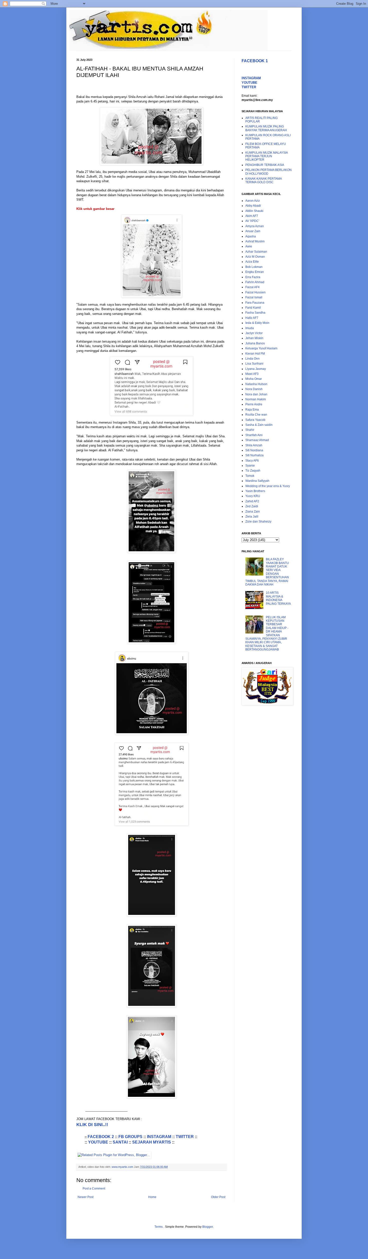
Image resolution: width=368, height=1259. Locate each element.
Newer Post (85, 1197)
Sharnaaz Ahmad (257, 440)
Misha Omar (253, 379)
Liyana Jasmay (255, 369)
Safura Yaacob (255, 420)
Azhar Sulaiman (256, 251)
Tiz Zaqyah (252, 470)
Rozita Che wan (256, 414)
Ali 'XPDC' (252, 221)
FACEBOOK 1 (255, 61)
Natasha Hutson (256, 384)
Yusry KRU (252, 496)
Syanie (250, 465)
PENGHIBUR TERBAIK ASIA (264, 165)
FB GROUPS (130, 1137)
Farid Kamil (253, 307)
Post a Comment (94, 1188)
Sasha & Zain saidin (259, 425)
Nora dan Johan (256, 394)
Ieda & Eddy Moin (257, 323)
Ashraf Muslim (255, 241)
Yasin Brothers (255, 491)
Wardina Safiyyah (257, 481)
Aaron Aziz (252, 200)
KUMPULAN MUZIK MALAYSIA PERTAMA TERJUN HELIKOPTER (266, 156)
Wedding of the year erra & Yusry (267, 486)
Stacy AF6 (252, 460)
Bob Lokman (254, 267)
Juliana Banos (255, 343)
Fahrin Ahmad (254, 282)
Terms (158, 1227)
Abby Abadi (253, 205)
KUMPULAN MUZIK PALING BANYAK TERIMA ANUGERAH (266, 128)
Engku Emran (254, 272)
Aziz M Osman (255, 256)
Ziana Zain (252, 511)
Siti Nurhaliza (254, 455)
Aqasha (250, 236)
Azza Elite (252, 261)
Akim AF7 (251, 216)
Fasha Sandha (255, 312)
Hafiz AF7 (251, 318)
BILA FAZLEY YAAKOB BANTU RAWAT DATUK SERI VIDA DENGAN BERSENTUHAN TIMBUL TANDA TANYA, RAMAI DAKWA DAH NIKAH (267, 572)
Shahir (249, 430)
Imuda (249, 328)
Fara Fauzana (254, 302)
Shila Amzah (253, 445)
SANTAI (120, 1142)
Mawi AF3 (252, 374)
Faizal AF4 (252, 287)
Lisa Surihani (254, 363)
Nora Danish (254, 389)
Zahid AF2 (252, 501)
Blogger (207, 1227)
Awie (248, 246)
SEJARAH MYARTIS (151, 1142)
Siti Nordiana (254, 450)
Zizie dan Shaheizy (258, 521)
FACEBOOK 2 (101, 1137)
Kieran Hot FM (255, 353)
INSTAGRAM (159, 1137)
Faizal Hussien (255, 292)
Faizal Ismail (253, 297)
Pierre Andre (253, 404)
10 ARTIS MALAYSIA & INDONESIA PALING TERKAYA (278, 598)
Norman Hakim (255, 399)
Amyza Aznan (254, 226)
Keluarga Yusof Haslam (261, 348)
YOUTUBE (98, 1142)
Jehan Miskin (254, 338)
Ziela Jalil (251, 516)
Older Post (218, 1197)
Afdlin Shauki (254, 211)
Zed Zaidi (251, 506)
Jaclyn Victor (254, 333)
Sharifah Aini (254, 435)
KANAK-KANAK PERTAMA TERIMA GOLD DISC (263, 180)
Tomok (249, 476)
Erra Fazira (252, 277)
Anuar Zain (252, 231)
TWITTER (185, 1137)
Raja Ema (252, 409)
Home (152, 1197)
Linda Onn (252, 358)
